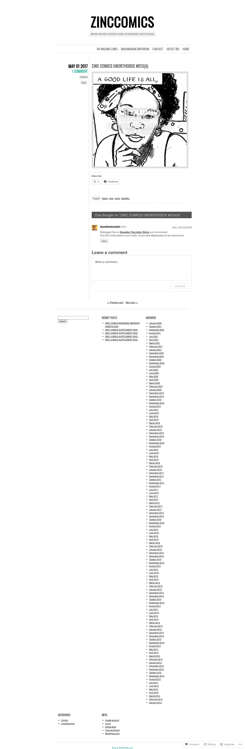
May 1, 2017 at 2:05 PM (182, 227)
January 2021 (155, 349)
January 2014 (155, 629)
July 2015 (153, 569)
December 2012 (156, 665)
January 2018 (155, 469)
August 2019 (155, 406)
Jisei (111, 198)
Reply (104, 241)
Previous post (115, 302)
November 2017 (156, 476)
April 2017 (153, 499)
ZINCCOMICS (122, 21)
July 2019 (153, 409)
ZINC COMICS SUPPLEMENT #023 (121, 336)
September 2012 (156, 675)
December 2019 (156, 392)
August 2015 (155, 566)
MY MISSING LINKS (107, 49)
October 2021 (155, 326)
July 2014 (153, 609)
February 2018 (155, 466)
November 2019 (156, 396)
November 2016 (156, 516)
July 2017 (153, 489)
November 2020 (156, 356)
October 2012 (155, 672)
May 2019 (153, 416)
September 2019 (156, 402)
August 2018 (155, 446)
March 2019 (154, 422)
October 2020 (155, 359)
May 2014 (153, 616)
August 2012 (155, 679)
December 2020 (156, 353)
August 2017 (155, 486)
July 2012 (153, 682)
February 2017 (155, 506)
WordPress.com (112, 733)
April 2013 (153, 652)
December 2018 (156, 432)
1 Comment (80, 71)
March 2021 (154, 343)
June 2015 (154, 572)
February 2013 (155, 659)
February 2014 (155, 625)
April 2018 (153, 459)
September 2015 (156, 562)
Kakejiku (125, 198)
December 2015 (156, 552)
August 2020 (155, 366)
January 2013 (155, 662)
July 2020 (153, 369)
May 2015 (153, 576)
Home (186, 49)
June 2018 (154, 452)
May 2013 (153, 649)
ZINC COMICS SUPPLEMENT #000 (121, 329)
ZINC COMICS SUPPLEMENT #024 (121, 333)
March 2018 (154, 462)
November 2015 (156, 556)
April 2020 (153, 379)
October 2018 (155, 439)
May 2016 (153, 536)
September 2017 (156, 482)
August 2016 (155, 526)
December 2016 (156, 512)
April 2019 (153, 419)
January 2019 (155, 429)
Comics (84, 77)
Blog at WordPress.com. (122, 748)
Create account (112, 720)
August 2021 (155, 333)
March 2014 (154, 622)
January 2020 (155, 389)
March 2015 (154, 582)
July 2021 (153, 336)
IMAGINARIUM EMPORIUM (135, 49)
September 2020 (156, 363)
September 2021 (156, 329)
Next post (132, 302)
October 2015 (155, 559)
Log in (108, 723)
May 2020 (153, 376)
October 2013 (155, 639)
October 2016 (155, 519)
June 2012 (154, 685)
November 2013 (156, 635)
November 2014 (156, 596)
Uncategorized (67, 723)
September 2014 (156, 602)
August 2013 (155, 645)
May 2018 (153, 456)
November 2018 (156, 436)
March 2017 (154, 502)
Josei (117, 198)
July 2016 (153, 529)
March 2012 (154, 695)
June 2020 (154, 373)
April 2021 (153, 339)
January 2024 (155, 323)
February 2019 (155, 426)
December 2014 (156, 592)
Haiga (105, 198)
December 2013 (156, 632)
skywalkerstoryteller (110, 226)
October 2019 (155, 399)
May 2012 (153, 689)
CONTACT (157, 49)
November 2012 (156, 669)
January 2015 (155, 589)
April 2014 (153, 619)
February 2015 (155, 586)
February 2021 (155, 346)
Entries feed (110, 726)
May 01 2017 (78, 66)
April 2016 (153, 539)
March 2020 (154, 382)
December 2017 (156, 472)
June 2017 (154, 492)
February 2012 (155, 699)
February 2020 (155, 386)
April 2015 (153, 579)
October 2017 (155, 479)
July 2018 (153, 449)
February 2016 (155, 546)
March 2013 (154, 655)
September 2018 (156, 442)
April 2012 (153, 692)
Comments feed (112, 730)
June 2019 (154, 412)
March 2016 (154, 542)
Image (84, 82)
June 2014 (154, 612)
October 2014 (155, 599)
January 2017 (155, 509)
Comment (180, 286)
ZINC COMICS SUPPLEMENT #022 (121, 339)
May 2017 (153, 496)
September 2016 (156, 522)
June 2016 (154, 532)
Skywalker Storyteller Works (134, 232)
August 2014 (155, 606)
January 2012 (155, 702)
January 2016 (155, 549)
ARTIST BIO (173, 49)
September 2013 (156, 642)
